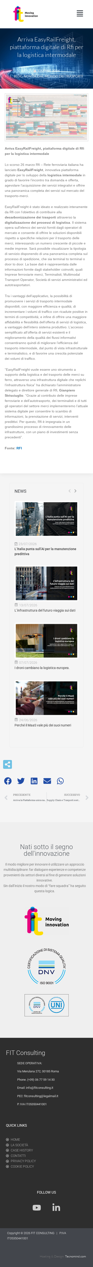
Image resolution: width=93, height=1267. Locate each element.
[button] (7, 780)
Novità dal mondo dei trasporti (53, 76)
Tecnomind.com (75, 1256)
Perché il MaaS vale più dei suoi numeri (43, 725)
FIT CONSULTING (43, 1233)
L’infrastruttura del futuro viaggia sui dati (45, 610)
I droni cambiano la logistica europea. (42, 668)
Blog (18, 76)
